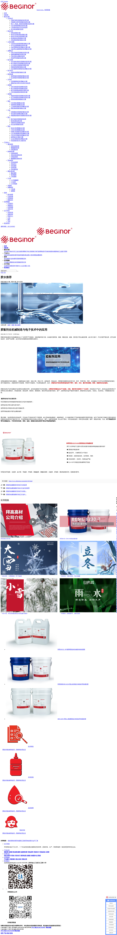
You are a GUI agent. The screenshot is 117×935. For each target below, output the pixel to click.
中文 (2, 1)
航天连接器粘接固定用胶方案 (20, 90)
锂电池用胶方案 (16, 33)
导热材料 (10, 160)
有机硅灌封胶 (15, 146)
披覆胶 (13, 191)
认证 (9, 218)
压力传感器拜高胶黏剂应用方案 (20, 97)
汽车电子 (10, 18)
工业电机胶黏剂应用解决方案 (20, 106)
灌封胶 (6, 15)
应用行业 (7, 853)
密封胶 (14, 840)
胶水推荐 (10, 194)
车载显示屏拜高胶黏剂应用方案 (20, 22)
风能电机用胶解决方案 (18, 104)
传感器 (10, 94)
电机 (9, 101)
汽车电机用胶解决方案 (18, 103)
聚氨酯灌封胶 (15, 148)
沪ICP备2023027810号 (38, 927)
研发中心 (10, 216)
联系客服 (47, 10)
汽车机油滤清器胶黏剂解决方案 (20, 43)
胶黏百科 (10, 200)
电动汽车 (10, 31)
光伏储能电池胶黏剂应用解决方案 (21, 68)
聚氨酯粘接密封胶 (16, 158)
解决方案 (7, 16)
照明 (9, 126)
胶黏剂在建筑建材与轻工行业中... (16, 494)
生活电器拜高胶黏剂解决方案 (20, 77)
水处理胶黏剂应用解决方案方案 (20, 47)
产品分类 (7, 850)
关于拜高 (7, 210)
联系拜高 (7, 223)
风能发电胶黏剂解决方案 (18, 67)
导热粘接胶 (14, 162)
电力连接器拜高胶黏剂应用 (19, 88)
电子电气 (10, 70)
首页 (5, 13)
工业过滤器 (11, 42)
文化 (9, 221)
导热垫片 (13, 164)
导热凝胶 (13, 165)
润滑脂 (10, 185)
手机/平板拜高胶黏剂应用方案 (20, 52)
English (6, 1)
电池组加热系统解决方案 (18, 38)
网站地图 (48, 927)
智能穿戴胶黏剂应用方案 (18, 54)
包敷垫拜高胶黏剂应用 (18, 122)
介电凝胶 (13, 176)
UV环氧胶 (14, 183)
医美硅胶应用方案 (16, 121)
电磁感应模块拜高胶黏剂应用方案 (21, 115)
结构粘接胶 (14, 153)
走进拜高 (10, 212)
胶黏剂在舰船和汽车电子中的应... (16, 491)
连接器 (10, 85)
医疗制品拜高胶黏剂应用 (18, 119)
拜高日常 (10, 209)
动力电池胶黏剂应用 (17, 29)
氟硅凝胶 (13, 173)
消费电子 (10, 51)
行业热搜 (10, 196)
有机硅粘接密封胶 (16, 155)
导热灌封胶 (14, 169)
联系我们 (7, 861)
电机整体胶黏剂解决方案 (18, 108)
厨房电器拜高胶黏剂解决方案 (20, 76)
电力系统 (10, 59)
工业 (9, 110)
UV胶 (9, 178)
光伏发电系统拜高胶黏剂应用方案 (21, 61)
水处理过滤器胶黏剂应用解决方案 (21, 49)
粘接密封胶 (11, 151)
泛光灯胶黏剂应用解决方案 (19, 139)
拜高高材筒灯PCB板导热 (18, 140)
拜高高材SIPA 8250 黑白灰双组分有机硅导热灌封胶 (73, 684)
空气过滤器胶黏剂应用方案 (19, 45)
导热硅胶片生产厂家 (32, 840)
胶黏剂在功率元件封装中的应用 (20, 83)
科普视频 (10, 207)
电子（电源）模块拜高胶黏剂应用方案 (22, 24)
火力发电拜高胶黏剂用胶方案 (20, 65)
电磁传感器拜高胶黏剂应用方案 (20, 95)
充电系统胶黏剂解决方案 (18, 40)
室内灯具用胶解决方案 (18, 128)
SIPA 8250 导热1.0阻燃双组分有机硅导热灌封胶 (72, 719)
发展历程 (10, 214)
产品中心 (7, 142)
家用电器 (10, 74)
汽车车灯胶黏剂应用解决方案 (20, 135)
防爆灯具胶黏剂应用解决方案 (20, 131)
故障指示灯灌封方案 (17, 137)
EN (5, 272)
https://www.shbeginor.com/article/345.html (20, 481)
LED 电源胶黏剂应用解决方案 (20, 133)
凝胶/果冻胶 (11, 171)
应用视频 (7, 201)
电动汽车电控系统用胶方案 (19, 36)
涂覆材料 (10, 187)
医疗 (9, 117)
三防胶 (24, 840)
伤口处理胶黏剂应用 (17, 124)
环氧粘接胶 (14, 157)
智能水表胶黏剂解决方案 (18, 72)
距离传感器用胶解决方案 (18, 99)
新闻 (5, 192)
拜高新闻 (10, 198)
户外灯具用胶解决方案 (18, 130)
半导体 (10, 79)
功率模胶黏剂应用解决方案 (19, 81)
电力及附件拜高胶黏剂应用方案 (20, 63)
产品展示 (10, 203)
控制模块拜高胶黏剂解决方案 (20, 112)
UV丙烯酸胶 (15, 180)
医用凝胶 (13, 174)
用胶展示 (10, 205)
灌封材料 (10, 144)
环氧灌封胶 (14, 149)
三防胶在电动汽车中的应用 (19, 27)
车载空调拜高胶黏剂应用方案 (20, 20)
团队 (9, 219)
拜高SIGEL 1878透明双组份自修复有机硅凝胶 (71, 649)
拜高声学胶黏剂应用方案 (18, 58)
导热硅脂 (13, 167)
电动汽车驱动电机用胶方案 (19, 34)
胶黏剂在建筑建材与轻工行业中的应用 (17, 488)
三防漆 (13, 189)
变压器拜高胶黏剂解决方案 (19, 113)
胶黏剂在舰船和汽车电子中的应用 (16, 485)
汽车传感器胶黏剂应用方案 (19, 25)
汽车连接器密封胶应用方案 (19, 92)
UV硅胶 (13, 182)
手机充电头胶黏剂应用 (18, 56)
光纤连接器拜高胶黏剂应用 (19, 86)
